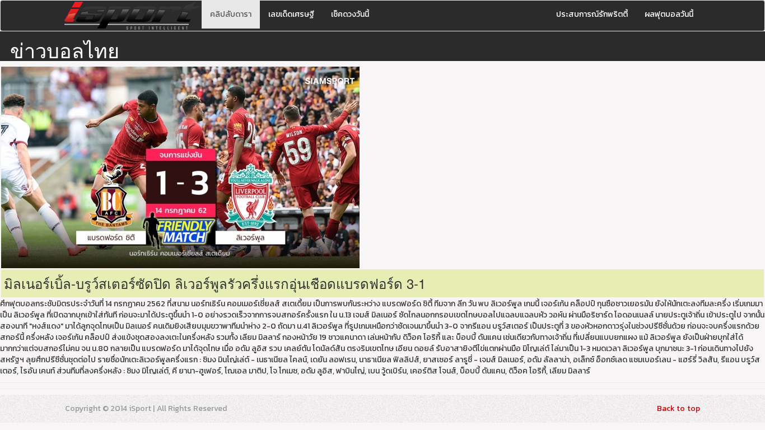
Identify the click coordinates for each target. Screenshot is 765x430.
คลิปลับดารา (230, 14)
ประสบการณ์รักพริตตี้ (592, 14)
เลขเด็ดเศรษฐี (291, 14)
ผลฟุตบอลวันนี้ (669, 14)
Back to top (678, 408)
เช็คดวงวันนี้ (350, 14)
